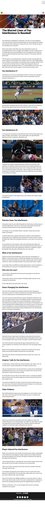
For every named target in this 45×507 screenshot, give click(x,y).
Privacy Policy (29, 499)
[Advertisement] (22, 7)
